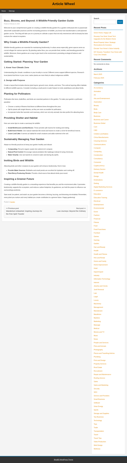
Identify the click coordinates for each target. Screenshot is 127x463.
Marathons (97, 314)
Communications (100, 144)
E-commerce (98, 190)
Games (96, 236)
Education (97, 194)
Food (95, 226)
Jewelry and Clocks (101, 286)
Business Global (99, 123)
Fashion (97, 215)
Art (95, 95)
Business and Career (101, 119)
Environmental (99, 208)
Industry (96, 275)
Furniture (97, 233)
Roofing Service (99, 378)
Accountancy (98, 88)
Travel (96, 434)
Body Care (97, 112)
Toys (95, 424)
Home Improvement (101, 265)
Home (3, 11)
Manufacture (98, 311)
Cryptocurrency (99, 166)
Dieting (96, 183)
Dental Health (98, 173)
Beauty (96, 105)
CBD (95, 130)
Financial (97, 219)
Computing (98, 151)
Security (97, 389)
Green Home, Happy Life (102, 33)
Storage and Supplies (101, 413)
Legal (96, 296)
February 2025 (99, 78)
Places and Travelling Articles (104, 353)
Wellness (97, 449)
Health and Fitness (100, 254)
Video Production (100, 442)
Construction (98, 155)
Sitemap (12, 11)
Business (97, 116)
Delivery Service (99, 169)
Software (97, 403)
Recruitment (98, 371)
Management (98, 307)
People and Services (101, 342)
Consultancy (98, 158)
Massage (97, 325)
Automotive (98, 102)
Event (96, 212)
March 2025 (98, 74)
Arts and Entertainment (102, 98)
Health (96, 250)
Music (96, 335)
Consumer (97, 162)
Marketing (97, 321)
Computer (97, 148)
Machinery (97, 304)
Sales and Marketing (101, 385)
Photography (98, 350)
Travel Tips (98, 438)
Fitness (96, 222)
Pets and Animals (100, 346)
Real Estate (98, 367)
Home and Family (100, 261)
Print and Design (100, 360)
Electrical (97, 201)
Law (95, 293)
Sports (96, 410)
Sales (96, 381)
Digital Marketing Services (103, 187)
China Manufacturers (101, 137)
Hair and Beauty (99, 247)
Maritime (97, 318)
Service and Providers (101, 396)
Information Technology (102, 279)
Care (95, 127)
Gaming (96, 240)
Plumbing (97, 357)
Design (96, 176)
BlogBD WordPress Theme (63, 460)
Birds (95, 109)
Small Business (99, 399)
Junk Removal (99, 289)
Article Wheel (63, 4)
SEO (95, 392)
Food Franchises (100, 229)
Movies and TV (99, 332)
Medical (96, 328)
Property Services (100, 364)
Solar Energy (98, 406)
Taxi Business (99, 417)
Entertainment (99, 205)
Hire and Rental (99, 258)
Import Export (98, 272)
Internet (96, 282)
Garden (12, 202)
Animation (97, 91)
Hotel (96, 268)
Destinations (98, 180)
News (96, 339)
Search (96, 18)
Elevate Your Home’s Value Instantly (106, 48)
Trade (96, 427)
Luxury (96, 300)
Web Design (98, 445)
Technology (98, 420)
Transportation (99, 431)
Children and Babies (101, 134)
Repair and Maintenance (102, 374)
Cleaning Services (100, 141)
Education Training (100, 197)
